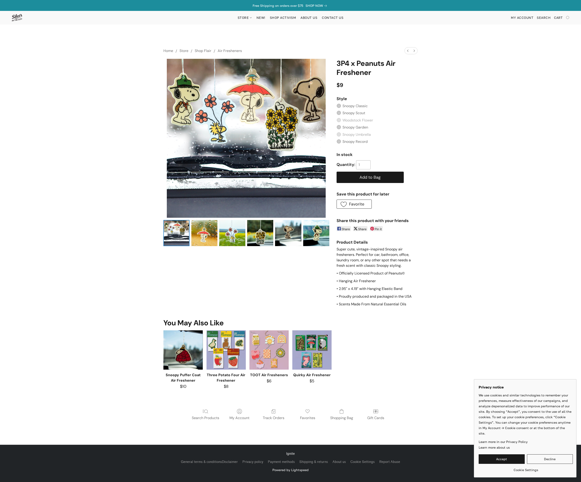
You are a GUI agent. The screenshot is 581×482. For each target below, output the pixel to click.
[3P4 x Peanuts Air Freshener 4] (288, 233)
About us (339, 462)
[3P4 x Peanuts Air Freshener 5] (316, 233)
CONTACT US (332, 18)
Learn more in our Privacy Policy (503, 442)
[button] (17, 17)
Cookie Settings (362, 462)
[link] (317, 5)
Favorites (307, 417)
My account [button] (522, 18)
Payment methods (281, 462)
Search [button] (544, 18)
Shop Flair (203, 50)
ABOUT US (308, 18)
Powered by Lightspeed (290, 470)
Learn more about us (494, 447)
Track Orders (273, 417)
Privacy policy (252, 462)
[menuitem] (408, 50)
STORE (244, 18)
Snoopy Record (355, 141)
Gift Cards (375, 417)
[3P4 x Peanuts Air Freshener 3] (260, 233)
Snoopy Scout (353, 113)
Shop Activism (283, 18)
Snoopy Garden (355, 127)
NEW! (260, 18)
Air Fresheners (230, 50)
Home (168, 50)
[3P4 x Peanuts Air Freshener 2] (232, 233)
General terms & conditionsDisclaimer (209, 462)
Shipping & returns (313, 462)
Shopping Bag (341, 417)
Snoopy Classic (355, 106)
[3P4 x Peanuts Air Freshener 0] (176, 233)
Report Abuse (389, 462)
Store (184, 50)
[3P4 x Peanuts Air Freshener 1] (204, 233)
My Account (239, 417)
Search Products (205, 417)
